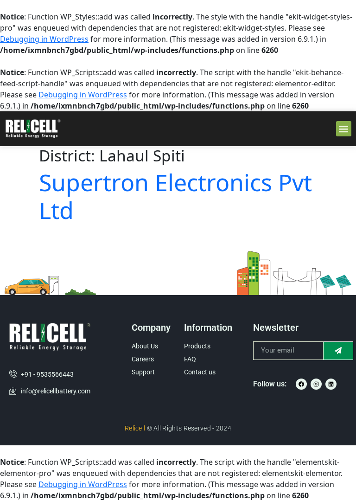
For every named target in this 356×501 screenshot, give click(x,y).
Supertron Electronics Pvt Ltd (175, 196)
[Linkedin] (331, 384)
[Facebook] (301, 384)
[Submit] (338, 350)
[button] (343, 128)
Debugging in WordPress (44, 39)
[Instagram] (316, 384)
